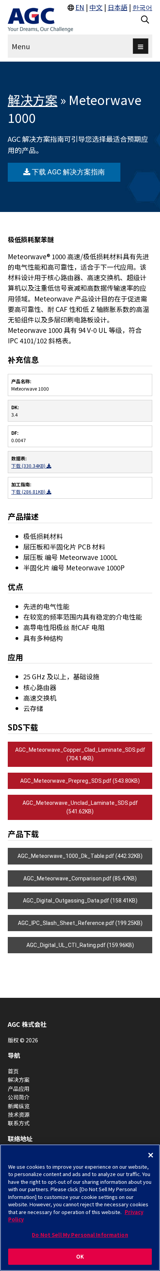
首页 (13, 1071)
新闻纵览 (19, 1106)
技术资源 (19, 1114)
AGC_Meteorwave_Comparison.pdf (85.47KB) (80, 878)
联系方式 (19, 1123)
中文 (96, 7)
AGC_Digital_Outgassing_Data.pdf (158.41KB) (80, 900)
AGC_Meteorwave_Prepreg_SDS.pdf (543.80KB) (80, 781)
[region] (80, 1207)
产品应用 (19, 1088)
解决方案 (32, 99)
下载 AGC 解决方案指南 (67, 172)
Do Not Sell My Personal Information (80, 1234)
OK (80, 1256)
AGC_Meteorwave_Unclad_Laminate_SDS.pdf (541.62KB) (80, 807)
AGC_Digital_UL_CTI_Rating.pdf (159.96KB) (80, 945)
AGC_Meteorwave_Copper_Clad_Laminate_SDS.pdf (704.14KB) (80, 754)
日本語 (117, 7)
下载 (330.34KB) (29, 465)
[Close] (150, 1155)
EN (79, 7)
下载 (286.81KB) (29, 491)
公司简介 (19, 1097)
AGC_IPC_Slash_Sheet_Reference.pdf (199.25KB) (80, 923)
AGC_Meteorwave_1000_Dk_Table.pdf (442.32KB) (80, 856)
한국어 (142, 7)
